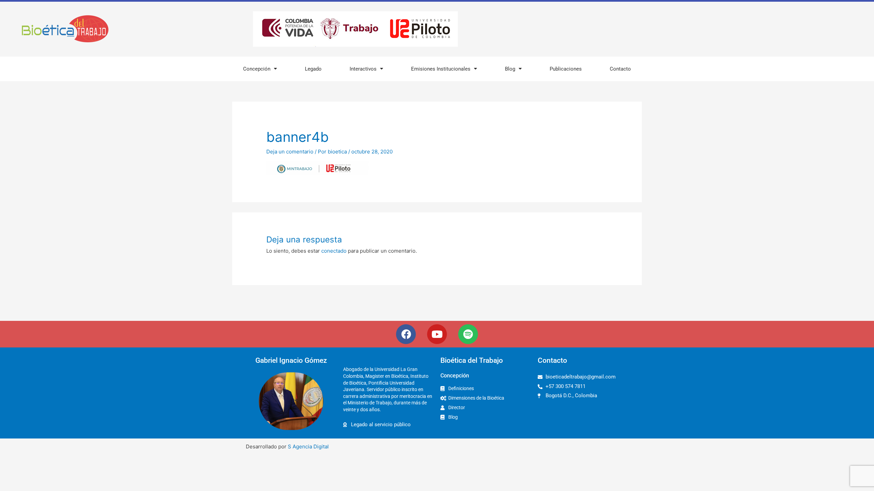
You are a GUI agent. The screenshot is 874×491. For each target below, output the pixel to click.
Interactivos (363, 69)
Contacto (620, 69)
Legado (313, 69)
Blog (510, 69)
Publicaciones (566, 69)
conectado (334, 251)
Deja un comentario (289, 151)
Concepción (256, 69)
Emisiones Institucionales (440, 69)
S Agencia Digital (308, 446)
